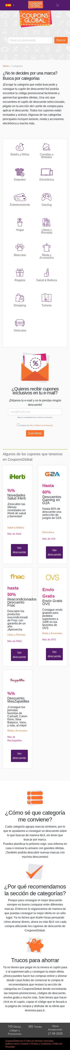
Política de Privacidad (44, 425)
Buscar (61, 40)
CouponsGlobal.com (14, 1041)
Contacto (25, 1044)
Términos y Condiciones (41, 1044)
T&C (31, 425)
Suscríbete (35, 433)
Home (6, 66)
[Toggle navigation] (57, 5)
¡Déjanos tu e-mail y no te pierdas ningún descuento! (35, 402)
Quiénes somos (12, 1044)
